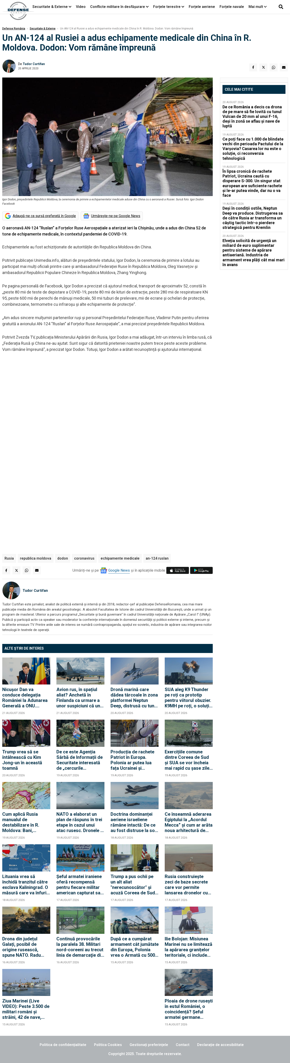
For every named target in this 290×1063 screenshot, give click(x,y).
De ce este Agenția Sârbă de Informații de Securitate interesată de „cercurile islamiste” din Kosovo (79, 760)
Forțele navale (232, 7)
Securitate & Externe (50, 7)
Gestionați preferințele (149, 1045)
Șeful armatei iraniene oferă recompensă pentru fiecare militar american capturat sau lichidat (79, 885)
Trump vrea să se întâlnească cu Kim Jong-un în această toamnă (22, 760)
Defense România (13, 28)
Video (81, 7)
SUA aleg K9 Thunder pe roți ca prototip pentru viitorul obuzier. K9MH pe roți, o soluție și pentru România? (188, 698)
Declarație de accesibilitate (220, 1045)
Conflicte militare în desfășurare (117, 7)
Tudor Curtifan (34, 64)
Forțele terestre (167, 7)
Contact (182, 1045)
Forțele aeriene (202, 7)
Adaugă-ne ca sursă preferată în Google (44, 216)
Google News (119, 570)
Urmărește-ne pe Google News (115, 216)
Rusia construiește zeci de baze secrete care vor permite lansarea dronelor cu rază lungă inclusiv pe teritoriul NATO (187, 885)
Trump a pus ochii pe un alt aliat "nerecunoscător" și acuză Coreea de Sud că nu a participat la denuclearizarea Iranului (133, 885)
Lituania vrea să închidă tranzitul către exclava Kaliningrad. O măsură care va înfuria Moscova (25, 885)
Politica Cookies (108, 1045)
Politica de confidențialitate (63, 1045)
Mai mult (256, 7)
